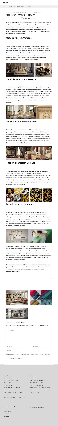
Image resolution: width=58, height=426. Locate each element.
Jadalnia (19, 12)
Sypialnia (34, 12)
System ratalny (9, 377)
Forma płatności (9, 390)
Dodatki (13, 12)
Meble (24, 12)
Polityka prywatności (37, 380)
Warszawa (7, 411)
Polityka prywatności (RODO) (14, 392)
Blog (11, 6)
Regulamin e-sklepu (37, 382)
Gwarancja (8, 382)
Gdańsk (6, 408)
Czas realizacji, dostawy (12, 387)
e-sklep (32, 377)
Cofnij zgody (8, 399)
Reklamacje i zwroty (37, 385)
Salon (29, 12)
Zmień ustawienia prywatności (14, 395)
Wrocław (7, 413)
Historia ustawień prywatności (15, 397)
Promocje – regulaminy (12, 380)
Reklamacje (8, 385)
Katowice (7, 416)
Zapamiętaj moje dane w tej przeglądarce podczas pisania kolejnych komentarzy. (29, 354)
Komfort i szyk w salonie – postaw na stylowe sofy (17, 297)
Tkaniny (40, 12)
